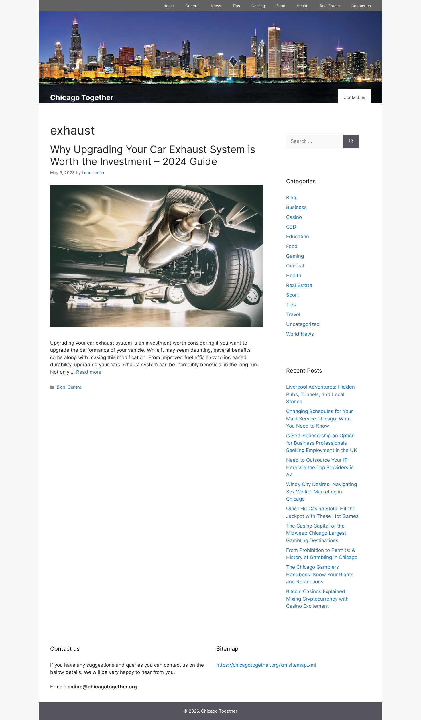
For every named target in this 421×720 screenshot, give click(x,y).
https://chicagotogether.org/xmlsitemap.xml (266, 665)
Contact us (361, 5)
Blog (61, 387)
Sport (292, 295)
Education (297, 236)
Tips (236, 5)
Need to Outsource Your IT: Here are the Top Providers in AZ (320, 467)
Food (280, 5)
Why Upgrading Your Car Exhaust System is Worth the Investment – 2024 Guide (152, 155)
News (216, 5)
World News (300, 334)
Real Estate (330, 5)
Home (168, 5)
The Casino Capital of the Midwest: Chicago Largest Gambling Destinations (316, 533)
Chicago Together (81, 97)
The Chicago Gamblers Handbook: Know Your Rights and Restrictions (319, 574)
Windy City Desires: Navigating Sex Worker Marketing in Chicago (321, 491)
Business (296, 207)
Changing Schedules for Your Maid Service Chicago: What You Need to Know (319, 418)
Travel (293, 314)
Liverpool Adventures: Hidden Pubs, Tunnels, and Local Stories (320, 394)
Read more (88, 372)
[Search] (351, 141)
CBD (291, 227)
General (192, 5)
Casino (294, 217)
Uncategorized (303, 324)
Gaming (258, 5)
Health (302, 5)
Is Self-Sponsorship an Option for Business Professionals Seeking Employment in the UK (321, 443)
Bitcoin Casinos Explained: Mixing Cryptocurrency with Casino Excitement (317, 599)
